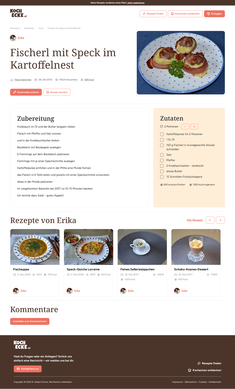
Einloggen (216, 13)
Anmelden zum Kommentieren (29, 321)
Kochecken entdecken (187, 13)
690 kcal (89, 79)
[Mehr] (194, 126)
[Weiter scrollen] (220, 220)
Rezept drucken (59, 92)
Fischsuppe (21, 269)
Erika (41, 28)
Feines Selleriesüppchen (137, 269)
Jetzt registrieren (136, 3)
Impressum (177, 382)
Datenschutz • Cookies (196, 382)
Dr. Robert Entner (39, 382)
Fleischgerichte (22, 79)
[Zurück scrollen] (210, 220)
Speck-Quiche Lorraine (83, 269)
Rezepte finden (155, 13)
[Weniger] (185, 126)
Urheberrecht (215, 382)
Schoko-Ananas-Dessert (191, 269)
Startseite (15, 28)
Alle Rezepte (195, 220)
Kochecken (29, 28)
